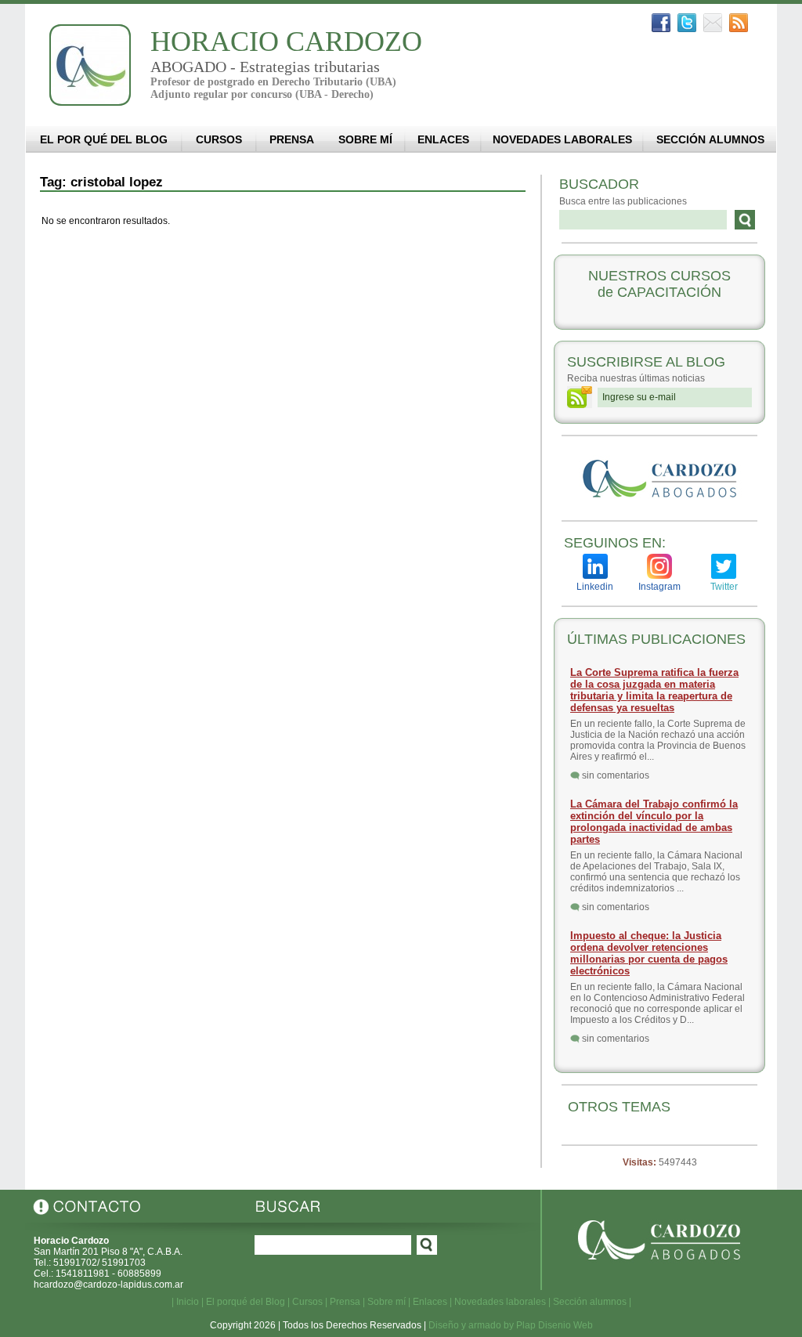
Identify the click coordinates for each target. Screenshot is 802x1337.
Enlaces (430, 1301)
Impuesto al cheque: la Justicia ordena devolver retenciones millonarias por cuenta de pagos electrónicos (649, 953)
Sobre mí (386, 1301)
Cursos (307, 1301)
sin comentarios (615, 775)
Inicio (187, 1301)
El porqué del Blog (245, 1301)
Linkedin (594, 586)
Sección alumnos (590, 1301)
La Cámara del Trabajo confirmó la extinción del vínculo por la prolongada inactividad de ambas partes (654, 821)
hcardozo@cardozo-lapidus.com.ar (108, 1284)
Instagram (659, 586)
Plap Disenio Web (554, 1325)
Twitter (724, 586)
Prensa (345, 1301)
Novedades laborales (500, 1301)
